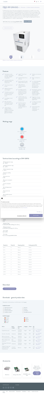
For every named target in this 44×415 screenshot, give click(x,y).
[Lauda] (5, 1)
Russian (7, 321)
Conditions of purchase (35, 391)
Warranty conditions (12, 391)
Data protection (18, 391)
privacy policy (25, 207)
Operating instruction (8, 307)
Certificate (26, 310)
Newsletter (17, 384)
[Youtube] (13, 388)
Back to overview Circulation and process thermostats (12, 60)
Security (29, 391)
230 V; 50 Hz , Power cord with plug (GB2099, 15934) (12, 21)
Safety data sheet (8, 309)
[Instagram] (8, 388)
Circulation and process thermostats (33, 7)
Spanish (27, 319)
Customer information (8, 310)
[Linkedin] (3, 388)
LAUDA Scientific (6, 384)
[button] (34, 1)
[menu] (40, 1)
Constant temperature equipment (14, 7)
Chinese (27, 321)
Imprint (4, 391)
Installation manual (8, 312)
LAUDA (4, 7)
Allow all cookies (36, 215)
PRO (5, 8)
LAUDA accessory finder (37, 373)
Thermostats (23, 7)
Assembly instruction (28, 312)
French (7, 319)
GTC (7, 391)
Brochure (25, 307)
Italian (7, 322)
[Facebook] (6, 388)
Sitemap (4, 392)
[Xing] (11, 388)
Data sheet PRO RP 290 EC (10, 288)
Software (25, 309)
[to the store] (36, 1)
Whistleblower (24, 391)
